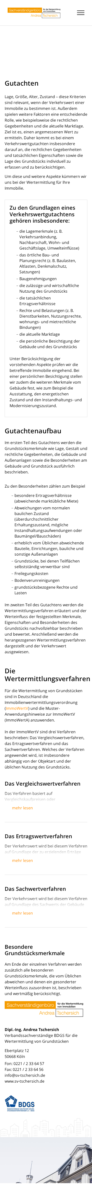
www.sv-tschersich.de (24, 1081)
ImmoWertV (17, 708)
